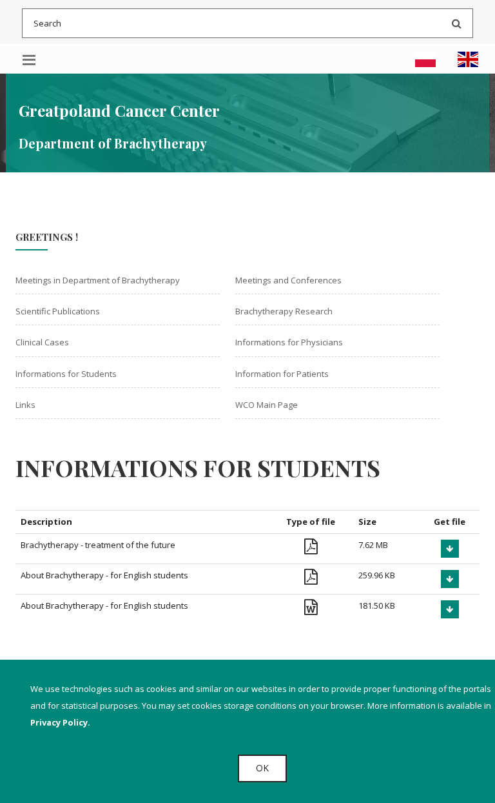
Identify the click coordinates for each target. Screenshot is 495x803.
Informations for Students (66, 374)
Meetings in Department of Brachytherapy (97, 280)
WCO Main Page (266, 405)
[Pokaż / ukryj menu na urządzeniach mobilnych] (29, 59)
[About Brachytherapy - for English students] (450, 579)
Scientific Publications (57, 311)
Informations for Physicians (289, 342)
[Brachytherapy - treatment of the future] (450, 548)
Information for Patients (282, 374)
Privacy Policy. (60, 722)
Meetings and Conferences (288, 280)
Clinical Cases (42, 342)
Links (25, 405)
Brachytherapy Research (284, 311)
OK (262, 768)
